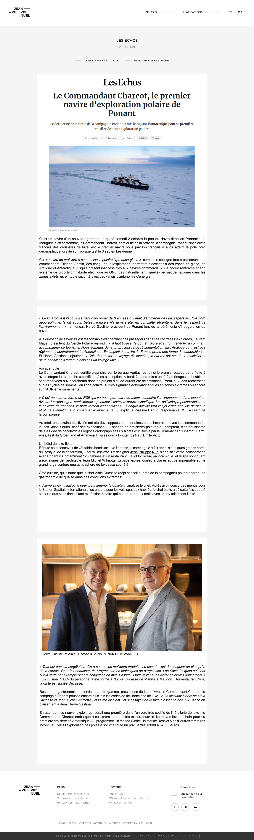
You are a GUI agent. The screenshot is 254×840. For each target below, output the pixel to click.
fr (230, 11)
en (240, 11)
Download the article (102, 60)
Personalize (191, 836)
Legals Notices (66, 823)
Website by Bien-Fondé (137, 823)
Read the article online (151, 60)
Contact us (188, 786)
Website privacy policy (93, 823)
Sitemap (114, 823)
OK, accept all (143, 836)
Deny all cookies (167, 836)
